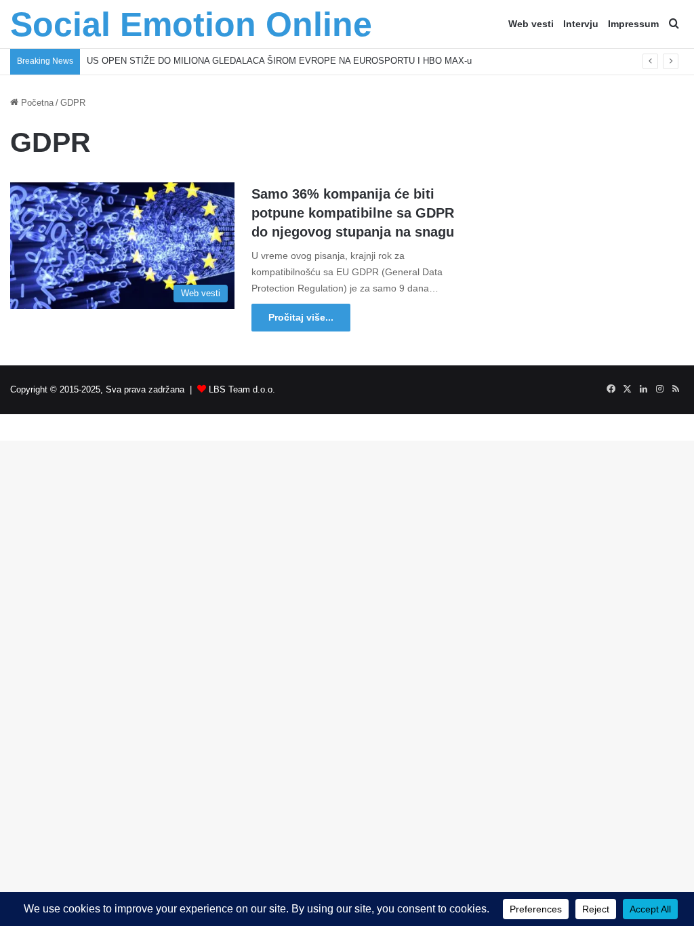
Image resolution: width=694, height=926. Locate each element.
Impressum (633, 23)
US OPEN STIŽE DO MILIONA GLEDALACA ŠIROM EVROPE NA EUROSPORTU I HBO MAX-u (279, 61)
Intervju (580, 23)
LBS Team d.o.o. (242, 389)
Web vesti (531, 23)
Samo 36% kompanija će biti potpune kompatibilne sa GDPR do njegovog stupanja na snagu (352, 212)
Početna (36, 103)
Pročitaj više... (300, 317)
